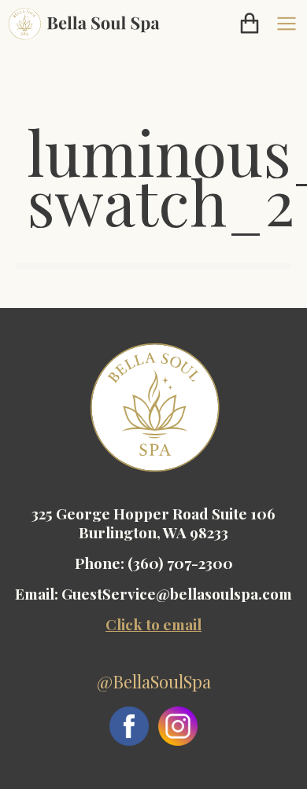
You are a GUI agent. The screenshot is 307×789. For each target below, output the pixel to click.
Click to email (153, 624)
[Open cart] (249, 23)
